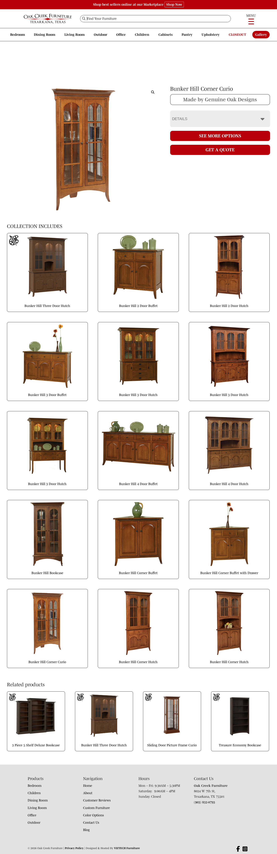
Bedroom (17, 35)
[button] (152, 92)
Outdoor (100, 35)
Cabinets (165, 35)
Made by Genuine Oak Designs (220, 99)
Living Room (74, 35)
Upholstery (211, 35)
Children (142, 35)
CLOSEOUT (237, 35)
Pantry (187, 35)
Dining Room (44, 35)
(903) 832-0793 (204, 802)
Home (87, 786)
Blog (86, 830)
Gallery (261, 35)
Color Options (93, 815)
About (87, 793)
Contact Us (91, 822)
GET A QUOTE (220, 149)
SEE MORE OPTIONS (220, 135)
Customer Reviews (97, 800)
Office (121, 35)
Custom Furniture (96, 808)
